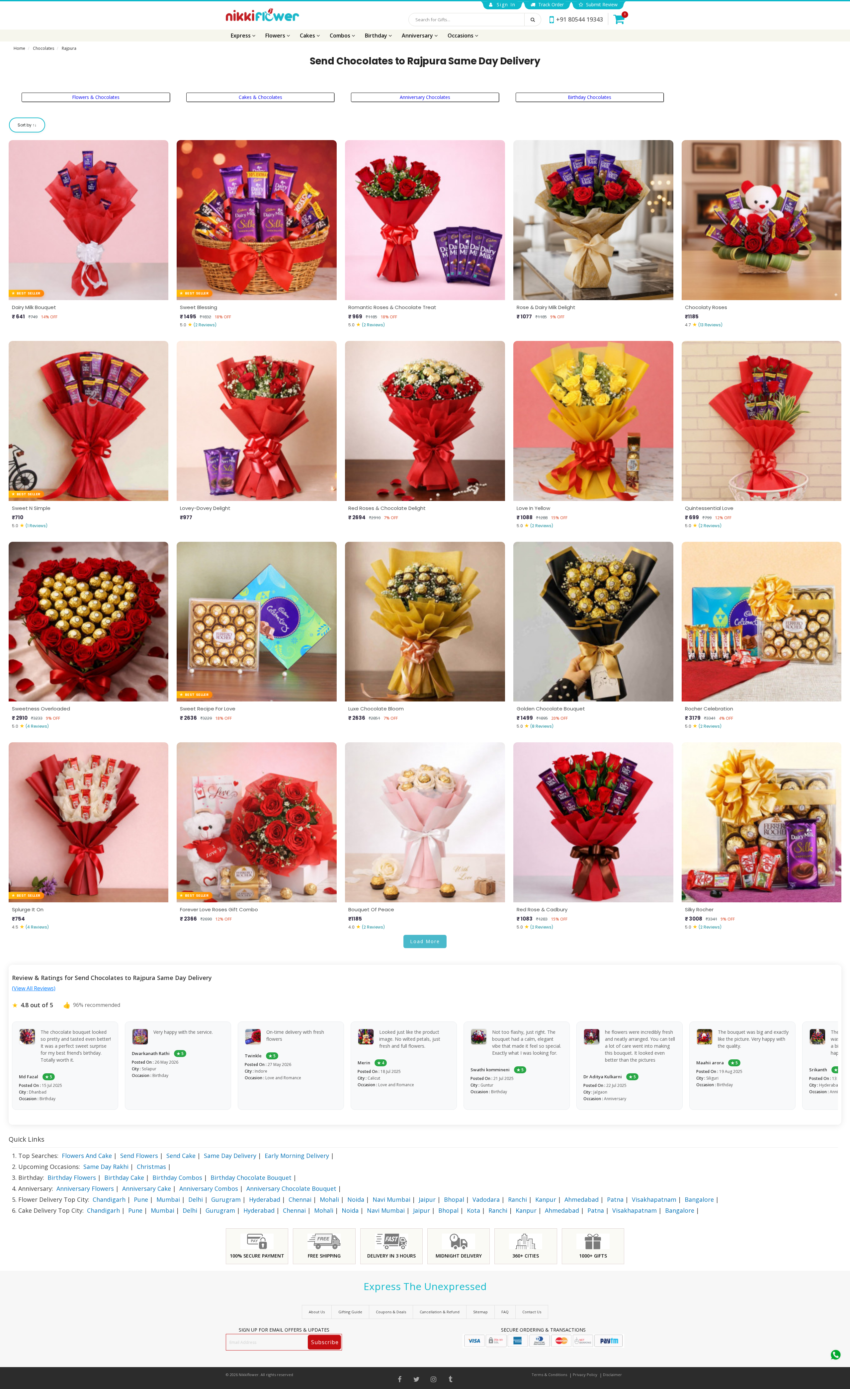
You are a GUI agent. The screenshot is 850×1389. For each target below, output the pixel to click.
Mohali (329, 1199)
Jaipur (427, 1199)
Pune (141, 1199)
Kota (473, 1210)
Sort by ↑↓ (27, 125)
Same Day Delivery (230, 1156)
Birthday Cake (124, 1178)
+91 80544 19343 (579, 19)
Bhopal (454, 1199)
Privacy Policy (585, 1374)
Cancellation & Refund (440, 1311)
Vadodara (486, 1199)
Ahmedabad (581, 1199)
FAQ (505, 1311)
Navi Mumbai (391, 1199)
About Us (317, 1311)
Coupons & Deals (391, 1311)
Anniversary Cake (146, 1188)
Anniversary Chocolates (425, 97)
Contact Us (531, 1311)
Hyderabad (264, 1199)
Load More (425, 941)
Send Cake (181, 1156)
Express (241, 35)
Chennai (300, 1199)
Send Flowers (139, 1156)
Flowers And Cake (87, 1156)
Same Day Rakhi (105, 1167)
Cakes (308, 35)
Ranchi (517, 1199)
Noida (355, 1199)
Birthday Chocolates (589, 97)
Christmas (151, 1167)
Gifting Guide (350, 1311)
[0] (618, 19)
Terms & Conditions (549, 1374)
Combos (341, 35)
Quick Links (26, 1139)
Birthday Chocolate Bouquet (251, 1178)
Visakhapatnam (654, 1199)
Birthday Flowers (71, 1178)
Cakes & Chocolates (260, 97)
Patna (615, 1199)
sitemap (480, 1311)
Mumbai (168, 1199)
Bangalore (699, 1199)
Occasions (461, 35)
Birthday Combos (177, 1178)
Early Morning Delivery (297, 1156)
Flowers (276, 35)
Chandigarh (109, 1199)
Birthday (376, 35)
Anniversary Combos (208, 1188)
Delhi (195, 1199)
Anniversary (418, 35)
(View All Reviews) (33, 988)
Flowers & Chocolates (96, 97)
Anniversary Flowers (85, 1188)
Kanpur (545, 1199)
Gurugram (226, 1199)
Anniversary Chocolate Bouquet (291, 1188)
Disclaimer (612, 1374)
